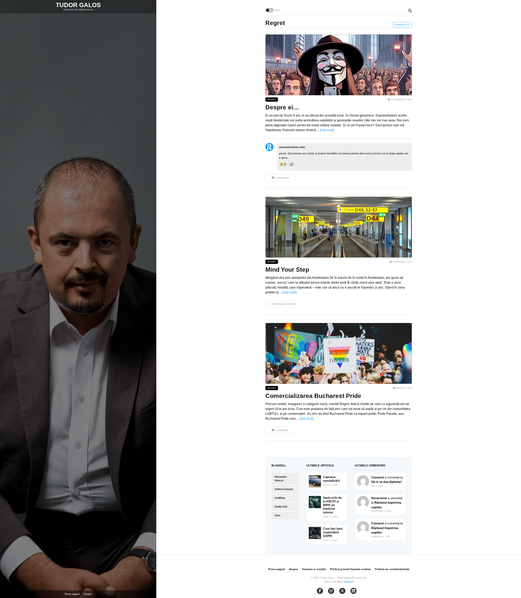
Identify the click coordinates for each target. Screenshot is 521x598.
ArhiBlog (280, 498)
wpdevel (348, 581)
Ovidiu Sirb (281, 506)
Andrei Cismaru (284, 489)
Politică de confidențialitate (392, 569)
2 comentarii (281, 430)
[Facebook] (320, 591)
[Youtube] (331, 591)
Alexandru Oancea (281, 478)
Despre (88, 594)
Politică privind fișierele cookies (350, 569)
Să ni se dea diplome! (386, 482)
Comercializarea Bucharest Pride (313, 395)
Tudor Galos (78, 5)
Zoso (277, 515)
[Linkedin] (353, 591)
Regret (271, 99)
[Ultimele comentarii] (363, 481)
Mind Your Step (287, 269)
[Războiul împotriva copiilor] (363, 527)
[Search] (410, 11)
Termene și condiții (314, 569)
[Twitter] (342, 591)
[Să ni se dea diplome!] (363, 502)
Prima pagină (72, 594)
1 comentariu (281, 177)
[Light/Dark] (269, 10)
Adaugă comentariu (285, 304)
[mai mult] (327, 130)
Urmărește (403, 25)
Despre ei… (282, 107)
